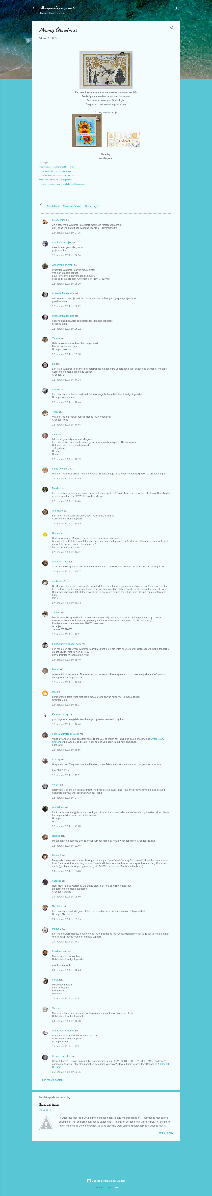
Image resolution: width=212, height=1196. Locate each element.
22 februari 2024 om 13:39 (66, 459)
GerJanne (57, 533)
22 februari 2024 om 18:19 (66, 659)
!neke (55, 979)
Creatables (53, 206)
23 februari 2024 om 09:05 (66, 919)
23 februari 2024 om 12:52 (66, 998)
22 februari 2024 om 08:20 (66, 283)
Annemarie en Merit (62, 264)
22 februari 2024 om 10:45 (66, 402)
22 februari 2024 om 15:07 (66, 571)
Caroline (56, 880)
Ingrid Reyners (60, 468)
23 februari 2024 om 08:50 (66, 896)
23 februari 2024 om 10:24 (66, 970)
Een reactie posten (52, 1079)
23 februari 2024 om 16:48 (66, 1021)
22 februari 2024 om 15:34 (66, 602)
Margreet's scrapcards (57, 8)
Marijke (56, 488)
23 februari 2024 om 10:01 (66, 941)
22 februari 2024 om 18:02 (66, 634)
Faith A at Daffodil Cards (65, 733)
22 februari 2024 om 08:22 (66, 306)
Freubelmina (58, 219)
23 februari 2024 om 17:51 (66, 1046)
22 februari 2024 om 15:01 (66, 552)
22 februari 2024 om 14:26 (66, 501)
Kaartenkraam (59, 951)
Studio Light (91, 206)
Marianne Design (72, 206)
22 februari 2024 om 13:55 (66, 478)
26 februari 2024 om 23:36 (66, 1071)
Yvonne (56, 338)
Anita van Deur (60, 561)
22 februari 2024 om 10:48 (66, 424)
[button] (171, 28)
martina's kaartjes (61, 242)
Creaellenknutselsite (63, 293)
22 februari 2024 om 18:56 (66, 749)
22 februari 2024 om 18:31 (66, 704)
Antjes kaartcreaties (63, 1030)
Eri (53, 363)
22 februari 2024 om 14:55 (66, 523)
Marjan (56, 928)
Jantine (56, 612)
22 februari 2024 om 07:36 (66, 232)
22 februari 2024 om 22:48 (66, 845)
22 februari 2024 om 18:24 (66, 682)
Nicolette (57, 906)
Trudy (55, 411)
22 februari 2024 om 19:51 (66, 775)
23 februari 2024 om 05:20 (66, 871)
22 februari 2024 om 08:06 (66, 255)
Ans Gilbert (58, 807)
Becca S (56, 855)
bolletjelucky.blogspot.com (66, 643)
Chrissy (56, 759)
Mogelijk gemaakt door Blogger (108, 1180)
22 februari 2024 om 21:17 (66, 797)
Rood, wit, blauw (49, 1105)
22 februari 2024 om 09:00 (66, 354)
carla (54, 434)
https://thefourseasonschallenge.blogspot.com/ (57, 167)
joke (54, 691)
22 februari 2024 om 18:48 (66, 724)
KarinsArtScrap (60, 714)
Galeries (116, 1187)
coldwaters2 (59, 581)
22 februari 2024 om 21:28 (66, 826)
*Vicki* (56, 784)
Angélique (57, 510)
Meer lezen (166, 1133)
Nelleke (56, 835)
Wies (54, 1008)
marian (56, 389)
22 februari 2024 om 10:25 (66, 379)
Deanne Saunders (61, 1056)
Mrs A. (55, 669)
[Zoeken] (178, 9)
